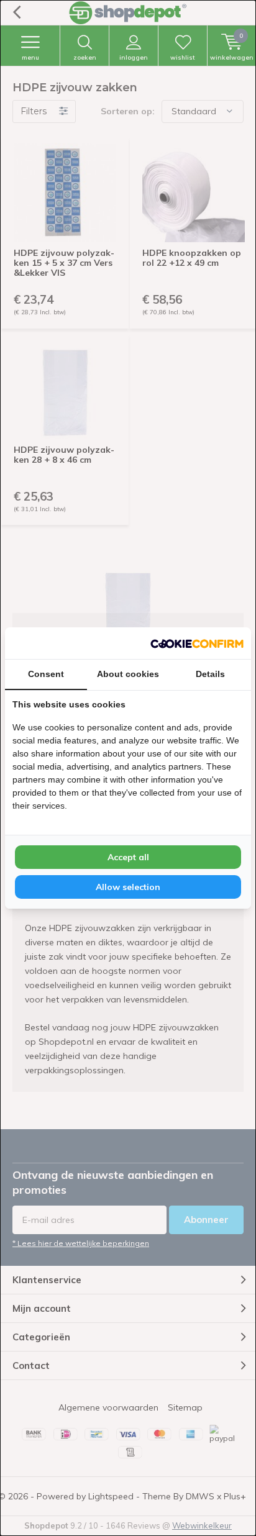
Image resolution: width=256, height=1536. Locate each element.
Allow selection (128, 887)
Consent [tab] (46, 674)
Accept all (128, 857)
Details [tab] (210, 674)
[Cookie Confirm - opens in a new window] (197, 643)
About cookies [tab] (128, 674)
